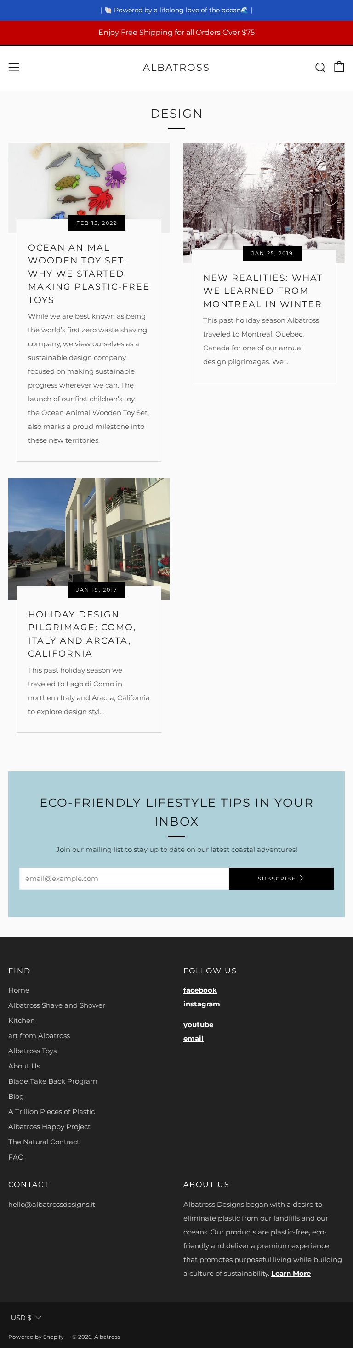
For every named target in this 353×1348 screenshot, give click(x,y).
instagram (201, 1004)
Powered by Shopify (36, 1336)
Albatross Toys (32, 1050)
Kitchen (21, 1020)
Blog (16, 1096)
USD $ (21, 1318)
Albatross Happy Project (49, 1126)
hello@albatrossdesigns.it (51, 1204)
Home (18, 990)
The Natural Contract (44, 1141)
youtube (198, 1024)
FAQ (16, 1157)
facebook (200, 990)
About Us (24, 1066)
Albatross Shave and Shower (56, 1005)
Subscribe (277, 878)
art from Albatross (39, 1035)
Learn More (291, 1273)
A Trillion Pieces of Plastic (51, 1111)
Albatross (176, 67)
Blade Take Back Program (52, 1081)
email (193, 1038)
